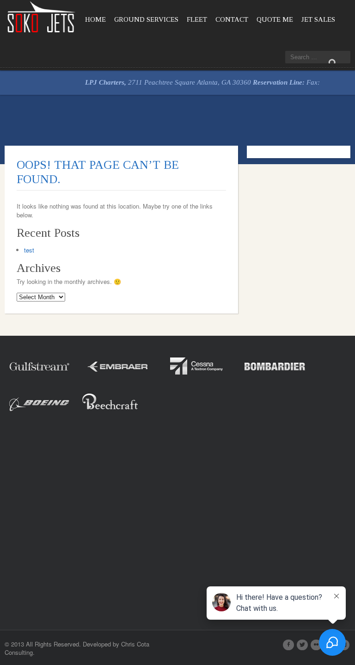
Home (95, 19)
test (29, 250)
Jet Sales (318, 19)
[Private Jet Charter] (42, 16)
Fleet (197, 19)
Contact (231, 19)
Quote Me (275, 19)
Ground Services (146, 19)
